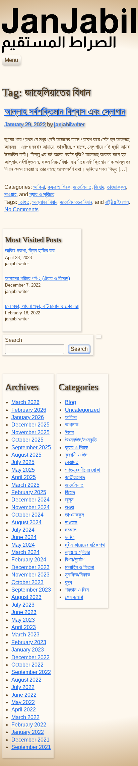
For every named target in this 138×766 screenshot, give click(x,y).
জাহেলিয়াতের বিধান (76, 202)
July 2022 (22, 687)
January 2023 (27, 650)
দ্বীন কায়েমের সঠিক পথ (85, 545)
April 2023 (23, 627)
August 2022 (26, 680)
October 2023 (27, 582)
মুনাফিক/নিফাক (77, 575)
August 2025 (26, 455)
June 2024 (24, 537)
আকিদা (39, 187)
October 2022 (27, 665)
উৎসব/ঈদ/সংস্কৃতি (81, 440)
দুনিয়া (69, 537)
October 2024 (27, 515)
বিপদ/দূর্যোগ (74, 559)
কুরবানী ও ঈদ (76, 455)
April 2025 (23, 477)
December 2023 (30, 567)
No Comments (21, 209)
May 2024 (23, 545)
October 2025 (27, 440)
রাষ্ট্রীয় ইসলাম (117, 202)
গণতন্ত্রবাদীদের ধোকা (82, 470)
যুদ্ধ (68, 582)
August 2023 (26, 597)
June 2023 (24, 612)
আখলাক (71, 425)
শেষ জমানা (74, 597)
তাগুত (23, 202)
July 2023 (22, 605)
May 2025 (23, 470)
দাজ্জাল (70, 530)
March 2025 (25, 485)
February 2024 (28, 559)
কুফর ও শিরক (59, 187)
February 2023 (28, 642)
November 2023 (30, 575)
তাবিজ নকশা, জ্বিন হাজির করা (30, 250)
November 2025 (30, 432)
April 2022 (23, 709)
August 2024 (26, 522)
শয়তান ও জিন (77, 590)
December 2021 (30, 740)
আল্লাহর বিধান (44, 202)
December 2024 (30, 500)
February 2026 (28, 410)
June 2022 (24, 695)
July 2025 (22, 462)
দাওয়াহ (10, 194)
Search (13, 340)
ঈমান (69, 432)
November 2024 (30, 507)
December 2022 (30, 657)
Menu (11, 60)
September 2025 (31, 447)
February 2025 (28, 492)
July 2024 (22, 530)
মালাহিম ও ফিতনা (79, 567)
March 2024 (25, 552)
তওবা (69, 507)
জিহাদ (99, 187)
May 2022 (23, 702)
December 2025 (30, 425)
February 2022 (28, 724)
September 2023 (31, 590)
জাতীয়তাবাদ (75, 477)
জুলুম (69, 500)
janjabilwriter (69, 124)
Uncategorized (82, 410)
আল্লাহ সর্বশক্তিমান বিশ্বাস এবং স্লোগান (64, 111)
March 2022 (25, 717)
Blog (70, 402)
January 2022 (27, 732)
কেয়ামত (71, 462)
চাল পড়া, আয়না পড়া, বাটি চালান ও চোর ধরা (42, 306)
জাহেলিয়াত (82, 187)
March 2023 (25, 634)
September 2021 (31, 747)
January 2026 (27, 417)
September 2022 (31, 672)
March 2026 (25, 402)
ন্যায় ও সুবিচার (41, 194)
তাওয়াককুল (116, 187)
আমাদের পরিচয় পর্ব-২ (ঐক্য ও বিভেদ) (37, 278)
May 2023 (23, 620)
